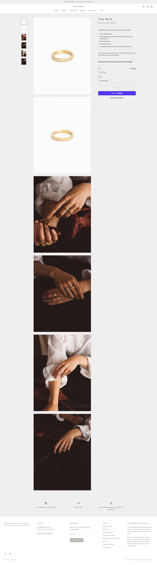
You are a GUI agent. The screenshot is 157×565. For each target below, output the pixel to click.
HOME (56, 10)
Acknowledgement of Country (111, 538)
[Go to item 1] (23, 21)
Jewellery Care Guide (109, 535)
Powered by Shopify (146, 559)
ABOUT (82, 10)
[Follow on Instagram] (10, 554)
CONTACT (92, 10)
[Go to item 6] (23, 61)
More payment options (116, 97)
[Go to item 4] (23, 45)
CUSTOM (73, 10)
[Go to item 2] (23, 29)
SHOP (64, 10)
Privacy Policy (106, 547)
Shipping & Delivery (108, 544)
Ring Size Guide (107, 526)
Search (105, 523)
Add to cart (117, 87)
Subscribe (77, 540)
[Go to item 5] (23, 53)
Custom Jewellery (108, 532)
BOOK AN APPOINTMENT (45, 533)
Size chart (133, 68)
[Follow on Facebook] (5, 554)
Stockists (105, 529)
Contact (105, 541)
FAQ (101, 10)
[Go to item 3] (23, 37)
